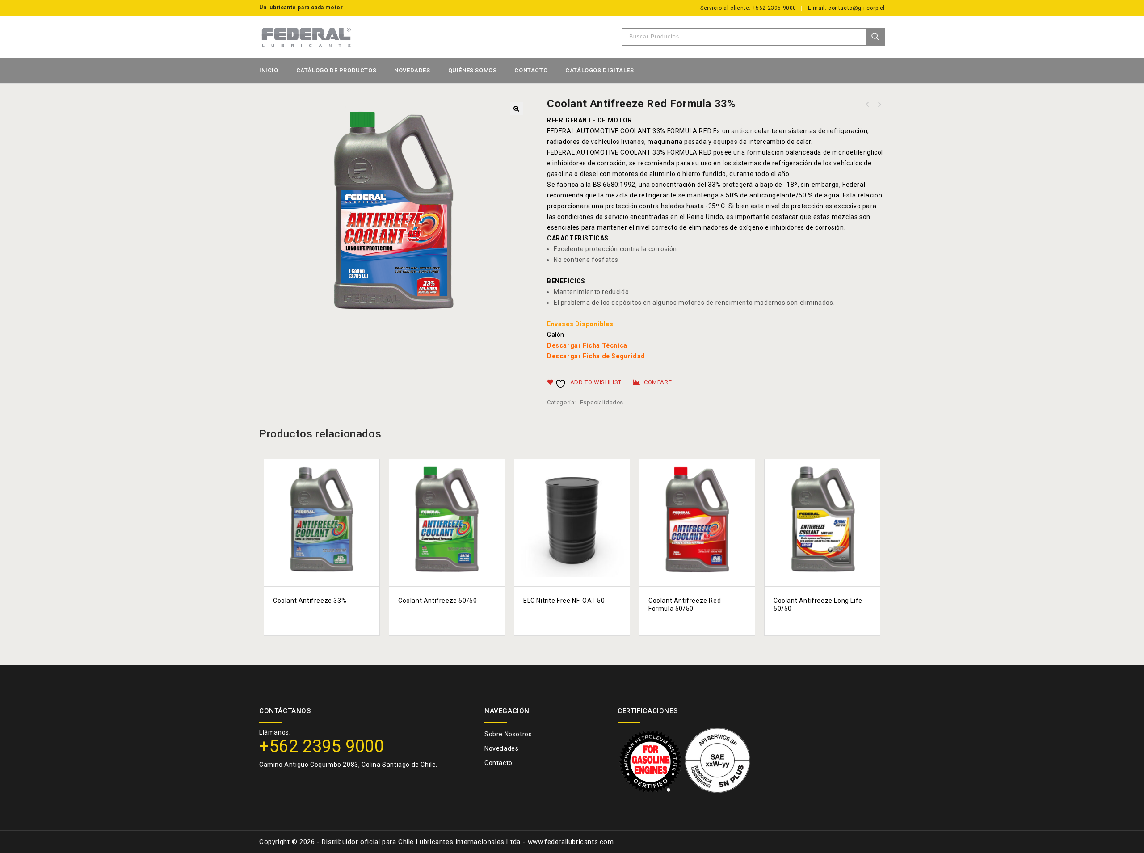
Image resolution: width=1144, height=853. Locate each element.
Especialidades (601, 402)
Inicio (268, 70)
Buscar (875, 37)
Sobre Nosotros (508, 734)
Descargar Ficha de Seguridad (596, 356)
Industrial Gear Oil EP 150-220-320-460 (867, 104)
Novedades (412, 70)
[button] (516, 108)
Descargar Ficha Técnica (587, 345)
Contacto (530, 70)
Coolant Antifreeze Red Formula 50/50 (879, 104)
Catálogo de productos (336, 70)
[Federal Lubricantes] (306, 36)
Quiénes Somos (472, 70)
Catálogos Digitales (599, 70)
